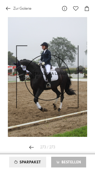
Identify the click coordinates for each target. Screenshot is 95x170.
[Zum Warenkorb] (87, 8)
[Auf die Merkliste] (76, 8)
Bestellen (70, 162)
